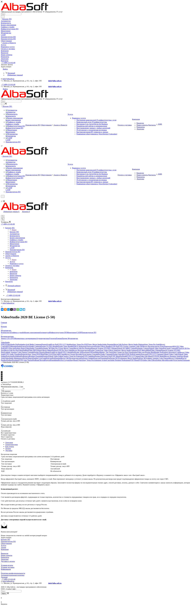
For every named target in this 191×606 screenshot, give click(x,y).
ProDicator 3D (77, 352)
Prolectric (24, 354)
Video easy (141, 352)
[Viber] (14, 309)
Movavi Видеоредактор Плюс (153, 346)
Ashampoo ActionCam (102, 360)
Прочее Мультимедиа (70, 338)
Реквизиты (5, 557)
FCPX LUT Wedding (65, 344)
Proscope (144, 354)
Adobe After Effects (149, 360)
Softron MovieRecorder (164, 360)
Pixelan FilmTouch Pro (103, 356)
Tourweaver (90, 346)
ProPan (54, 350)
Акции (3, 547)
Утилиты (52, 338)
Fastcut (23, 346)
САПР (79, 332)
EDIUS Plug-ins (9, 348)
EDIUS (3, 344)
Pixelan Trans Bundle (65, 346)
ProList (55, 354)
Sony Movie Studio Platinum (134, 344)
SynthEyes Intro (55, 352)
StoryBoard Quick (76, 360)
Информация (6, 569)
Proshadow (22, 344)
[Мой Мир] (8, 309)
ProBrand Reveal (39, 360)
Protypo (47, 360)
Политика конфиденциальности (13, 573)
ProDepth (123, 356)
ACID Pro (114, 346)
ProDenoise (56, 358)
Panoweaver (168, 346)
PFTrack (179, 348)
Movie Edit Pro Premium (82, 348)
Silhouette (13, 346)
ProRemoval (25, 356)
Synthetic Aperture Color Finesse (157, 358)
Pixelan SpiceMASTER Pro (122, 354)
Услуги (12, 262)
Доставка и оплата (8, 561)
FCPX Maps (115, 356)
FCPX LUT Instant (133, 356)
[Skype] (20, 309)
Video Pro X (55, 348)
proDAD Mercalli (141, 350)
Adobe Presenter (108, 344)
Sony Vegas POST (34, 354)
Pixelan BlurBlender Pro (153, 352)
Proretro (45, 356)
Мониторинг (72, 332)
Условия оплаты (7, 565)
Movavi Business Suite (172, 356)
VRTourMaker (94, 352)
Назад (14, 230)
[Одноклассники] (5, 309)
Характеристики (11, 444)
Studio (19, 346)
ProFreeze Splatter (87, 358)
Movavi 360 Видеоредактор (70, 358)
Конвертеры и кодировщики (25, 338)
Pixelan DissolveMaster (41, 352)
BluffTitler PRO (31, 350)
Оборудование (6, 543)
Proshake (15, 360)
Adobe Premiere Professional (120, 360)
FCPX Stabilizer (89, 356)
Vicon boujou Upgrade (90, 354)
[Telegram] (24, 309)
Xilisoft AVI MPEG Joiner (126, 348)
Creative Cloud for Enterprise (73, 356)
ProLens (49, 358)
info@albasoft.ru (8, 79)
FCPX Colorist (66, 352)
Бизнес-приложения (32, 332)
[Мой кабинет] (2, 199)
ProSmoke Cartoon (142, 348)
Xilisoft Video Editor (55, 356)
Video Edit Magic (146, 356)
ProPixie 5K (141, 358)
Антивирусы (44, 332)
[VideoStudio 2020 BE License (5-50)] (7, 368)
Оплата (8, 448)
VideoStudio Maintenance (14, 358)
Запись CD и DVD (8, 338)
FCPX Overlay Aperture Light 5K (130, 346)
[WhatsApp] (17, 309)
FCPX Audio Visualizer (12, 354)
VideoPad (21, 350)
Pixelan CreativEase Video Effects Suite (103, 350)
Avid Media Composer (34, 344)
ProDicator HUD (113, 358)
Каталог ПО (14, 232)
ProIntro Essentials (35, 356)
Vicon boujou (177, 360)
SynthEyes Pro (52, 344)
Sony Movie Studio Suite (126, 350)
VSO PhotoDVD (136, 360)
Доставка (8, 450)
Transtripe (103, 358)
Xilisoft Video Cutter (170, 354)
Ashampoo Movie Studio (128, 358)
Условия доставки (7, 567)
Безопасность (6, 332)
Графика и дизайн (17, 332)
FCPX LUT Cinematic (155, 354)
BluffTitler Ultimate (154, 350)
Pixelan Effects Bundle (103, 346)
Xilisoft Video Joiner (156, 348)
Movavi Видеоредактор (80, 350)
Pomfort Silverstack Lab (170, 352)
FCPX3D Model (158, 356)
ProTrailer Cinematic (105, 354)
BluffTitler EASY (47, 354)
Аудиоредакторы (42, 338)
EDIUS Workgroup (79, 346)
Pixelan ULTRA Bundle (49, 346)
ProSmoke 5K (46, 348)
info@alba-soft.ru (54, 81)
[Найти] (3, 16)
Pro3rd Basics (28, 358)
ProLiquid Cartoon (169, 348)
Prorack (44, 344)
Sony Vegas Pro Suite (152, 344)
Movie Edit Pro (119, 344)
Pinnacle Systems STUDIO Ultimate (104, 348)
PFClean (61, 354)
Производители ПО (88, 332)
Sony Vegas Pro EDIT (80, 344)
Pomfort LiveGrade (39, 358)
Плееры (59, 338)
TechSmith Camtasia (33, 346)
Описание (9, 442)
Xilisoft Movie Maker (44, 350)
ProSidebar (17, 356)
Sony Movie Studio (95, 344)
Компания (13, 271)
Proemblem (54, 360)
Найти (4, 593)
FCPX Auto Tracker (25, 360)
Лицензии (5, 559)
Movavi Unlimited (175, 358)
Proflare (9, 360)
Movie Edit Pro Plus (11, 350)
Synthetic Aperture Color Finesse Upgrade (18, 352)
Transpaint (186, 360)
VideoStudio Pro (12, 344)
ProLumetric (136, 354)
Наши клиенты (6, 555)
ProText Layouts (64, 360)
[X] (11, 309)
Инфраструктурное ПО (58, 332)
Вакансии (4, 553)
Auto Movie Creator (67, 348)
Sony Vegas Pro (88, 360)
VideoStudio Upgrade (33, 348)
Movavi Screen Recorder (73, 354)
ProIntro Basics (20, 348)
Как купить (9, 446)
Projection (9, 356)
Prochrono (85, 352)
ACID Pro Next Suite (64, 350)
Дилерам (4, 577)
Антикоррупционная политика (12, 575)
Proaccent (97, 358)
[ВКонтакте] (2, 309)
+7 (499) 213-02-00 (8, 63)
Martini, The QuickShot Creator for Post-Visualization (118, 352)
